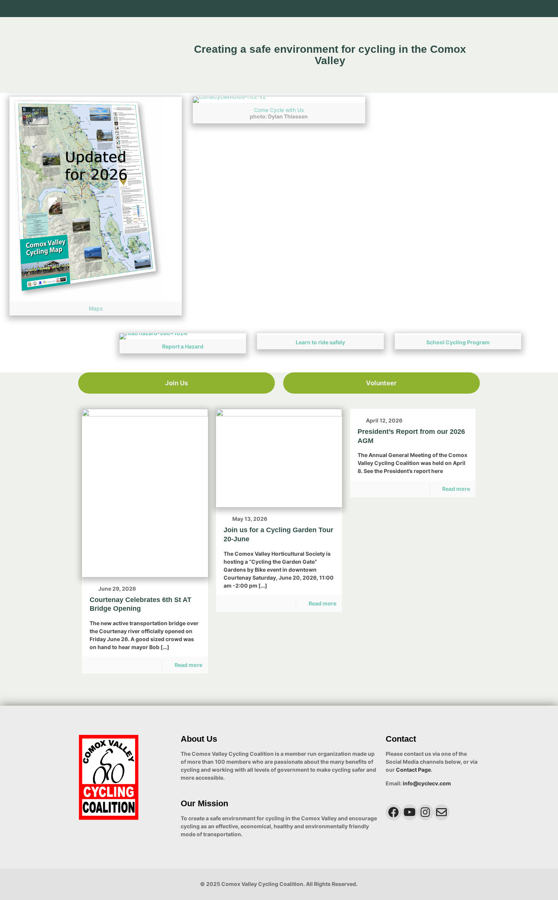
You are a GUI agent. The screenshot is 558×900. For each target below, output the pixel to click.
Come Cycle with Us (279, 110)
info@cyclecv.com (427, 783)
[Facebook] (445, 8)
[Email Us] (476, 8)
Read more (188, 665)
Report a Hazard (182, 346)
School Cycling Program (458, 342)
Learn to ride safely (320, 342)
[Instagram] (466, 8)
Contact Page (413, 769)
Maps (95, 308)
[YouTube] (455, 8)
